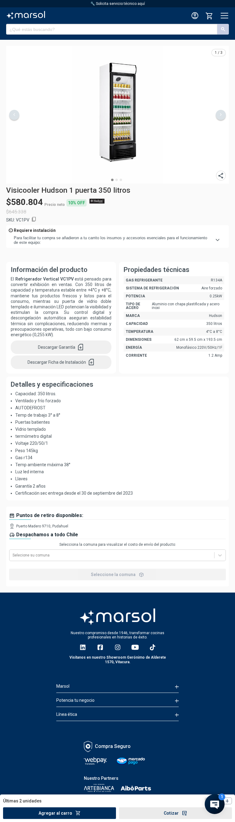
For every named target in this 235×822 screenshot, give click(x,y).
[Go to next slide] (221, 115)
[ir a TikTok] (152, 647)
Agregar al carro (60, 813)
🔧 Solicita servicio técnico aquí (117, 4)
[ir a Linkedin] (83, 647)
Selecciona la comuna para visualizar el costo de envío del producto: (117, 544)
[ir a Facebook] (100, 647)
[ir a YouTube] (135, 647)
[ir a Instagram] (117, 647)
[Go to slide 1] (112, 180)
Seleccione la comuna (117, 574)
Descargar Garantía (61, 347)
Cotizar (175, 813)
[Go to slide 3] (121, 180)
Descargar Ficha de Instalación (61, 362)
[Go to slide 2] (116, 180)
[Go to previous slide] (14, 115)
